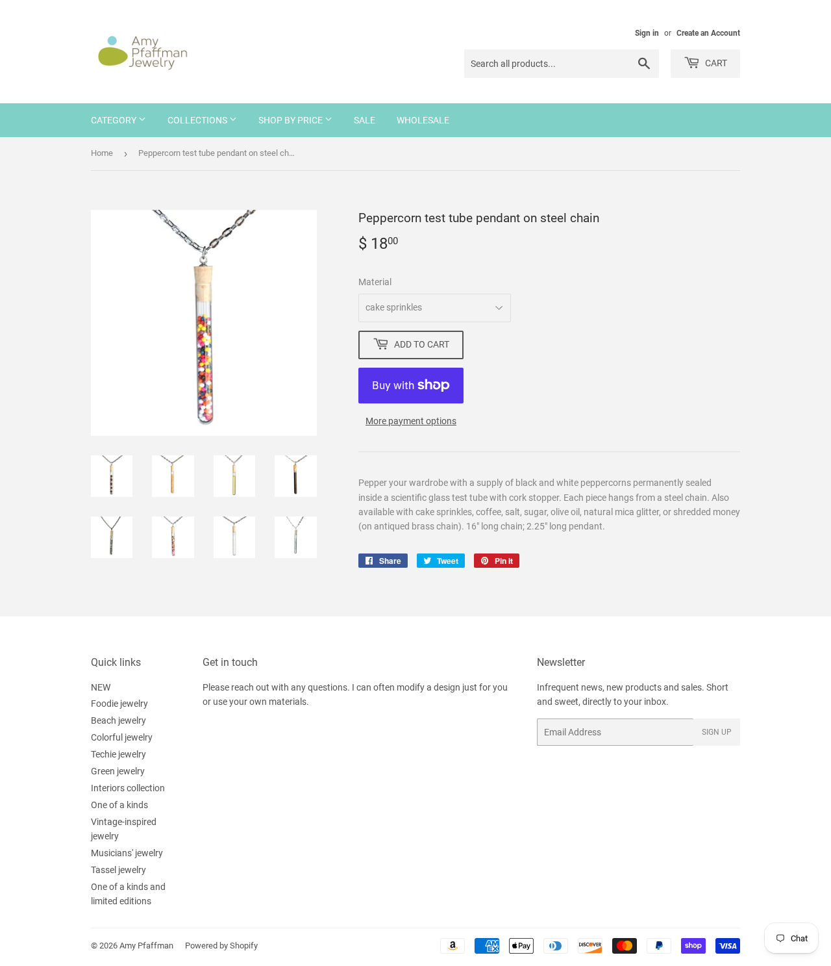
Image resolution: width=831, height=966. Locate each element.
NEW (100, 687)
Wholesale (423, 120)
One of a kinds (119, 805)
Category (114, 120)
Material (374, 282)
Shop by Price (291, 120)
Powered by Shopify (221, 945)
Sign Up (717, 732)
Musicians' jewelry (127, 853)
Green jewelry (118, 771)
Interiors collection (128, 788)
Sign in (647, 33)
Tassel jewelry (118, 870)
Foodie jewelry (119, 703)
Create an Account (708, 33)
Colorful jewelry (122, 737)
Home (102, 153)
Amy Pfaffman (146, 945)
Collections (198, 120)
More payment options (411, 421)
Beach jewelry (118, 720)
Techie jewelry (118, 754)
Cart (715, 63)
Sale (364, 120)
